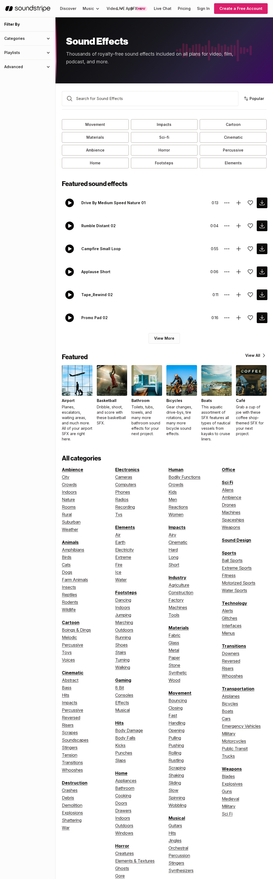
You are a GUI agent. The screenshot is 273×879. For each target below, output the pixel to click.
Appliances (125, 780)
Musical (122, 710)
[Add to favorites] (250, 203)
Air (118, 534)
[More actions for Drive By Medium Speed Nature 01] (227, 203)
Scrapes (70, 732)
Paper (174, 657)
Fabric (174, 635)
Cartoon (233, 124)
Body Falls (125, 738)
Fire (118, 564)
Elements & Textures (135, 860)
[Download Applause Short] (262, 271)
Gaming (123, 680)
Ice (118, 572)
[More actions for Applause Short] (227, 271)
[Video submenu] (121, 8)
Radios (122, 499)
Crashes (70, 790)
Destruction (74, 782)
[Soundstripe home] (27, 8)
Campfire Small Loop (101, 248)
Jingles (175, 840)
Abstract (70, 680)
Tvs (118, 514)
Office (228, 469)
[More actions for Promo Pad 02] (227, 317)
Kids (172, 492)
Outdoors (124, 630)
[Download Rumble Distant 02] (262, 225)
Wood (174, 680)
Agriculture (178, 585)
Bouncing (177, 700)
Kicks (120, 745)
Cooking (123, 795)
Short (173, 564)
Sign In (203, 8)
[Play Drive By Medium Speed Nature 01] (69, 203)
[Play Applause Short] (69, 272)
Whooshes (72, 770)
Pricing (184, 8)
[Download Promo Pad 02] (262, 317)
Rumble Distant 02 (98, 225)
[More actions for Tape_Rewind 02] (227, 294)
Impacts (164, 124)
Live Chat (162, 8)
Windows (124, 833)
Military (228, 733)
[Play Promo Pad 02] (69, 317)
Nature (68, 499)
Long (173, 557)
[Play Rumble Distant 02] (69, 226)
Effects (122, 702)
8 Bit (119, 687)
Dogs (67, 572)
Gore (120, 875)
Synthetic (177, 672)
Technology (234, 603)
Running (123, 637)
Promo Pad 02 (94, 317)
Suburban (71, 522)
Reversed (71, 717)
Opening (176, 730)
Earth (120, 542)
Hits (65, 695)
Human (175, 469)
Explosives (232, 784)
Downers (230, 653)
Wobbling (177, 805)
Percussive (233, 150)
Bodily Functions (184, 477)
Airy (172, 534)
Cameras (123, 477)
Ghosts (122, 868)
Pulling (174, 738)
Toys (67, 652)
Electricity (124, 549)
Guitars (175, 825)
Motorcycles (234, 741)
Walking (122, 667)
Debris (68, 797)
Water (121, 579)
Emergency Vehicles (241, 726)
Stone (174, 665)
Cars (226, 718)
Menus (228, 633)
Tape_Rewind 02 (97, 294)
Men (172, 499)
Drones (229, 505)
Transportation (238, 688)
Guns (227, 791)
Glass (173, 642)
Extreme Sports (237, 568)
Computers (125, 484)
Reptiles (69, 594)
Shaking (176, 775)
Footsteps (164, 163)
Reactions (178, 507)
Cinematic (233, 137)
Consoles (124, 695)
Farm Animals (75, 579)
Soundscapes (75, 740)
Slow (173, 790)
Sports (229, 553)
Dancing (123, 600)
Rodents (70, 602)
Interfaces (232, 625)
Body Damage (129, 730)
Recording (125, 507)
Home (95, 163)
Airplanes (231, 696)
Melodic (69, 637)
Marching (124, 622)
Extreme (123, 557)
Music (88, 8)
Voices (68, 660)
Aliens (228, 490)
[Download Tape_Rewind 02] (262, 294)
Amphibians (73, 549)
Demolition (72, 805)
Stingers (70, 747)
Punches (123, 753)
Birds (66, 557)
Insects (69, 587)
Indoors (69, 492)
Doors (121, 803)
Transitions (72, 762)
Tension (69, 755)
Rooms (69, 507)
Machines (177, 607)
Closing (175, 708)
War (66, 827)
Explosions (72, 812)
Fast (172, 715)
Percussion (179, 855)
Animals (70, 542)
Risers (68, 725)
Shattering (72, 820)
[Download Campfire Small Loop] (262, 248)
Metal (173, 650)
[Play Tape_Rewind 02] (69, 295)
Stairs (120, 652)
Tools (173, 615)
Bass (66, 687)
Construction (180, 592)
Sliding (174, 782)
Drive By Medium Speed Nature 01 (113, 202)
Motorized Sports (238, 583)
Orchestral (178, 848)
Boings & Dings (76, 630)
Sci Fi (227, 482)
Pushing (176, 745)
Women (175, 514)
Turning (122, 660)
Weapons (231, 527)
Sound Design (236, 540)
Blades (228, 776)
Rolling (174, 753)
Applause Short (95, 271)
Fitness (229, 575)
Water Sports (234, 590)
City (65, 477)
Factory (176, 600)
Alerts (227, 610)
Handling (176, 723)
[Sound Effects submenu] (141, 8)
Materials (95, 137)
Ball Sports (232, 560)
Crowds (69, 484)
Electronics (127, 469)
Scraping (177, 767)
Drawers (123, 810)
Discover (68, 8)
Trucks (228, 756)
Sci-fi (164, 137)
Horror (164, 150)
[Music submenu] (97, 8)
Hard (173, 549)
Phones (122, 492)
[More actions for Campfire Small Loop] (227, 248)
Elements (233, 163)
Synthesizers (181, 870)
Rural (67, 514)
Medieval (230, 798)
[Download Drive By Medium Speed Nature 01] (262, 203)
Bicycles (230, 703)
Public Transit (235, 748)
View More (164, 338)
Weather (70, 529)
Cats (66, 564)
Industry (177, 577)
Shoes (121, 645)
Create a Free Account (240, 8)
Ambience (95, 150)
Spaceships (233, 519)
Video (112, 8)
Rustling (176, 760)
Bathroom (124, 788)
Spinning (176, 797)
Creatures (124, 853)
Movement (95, 124)
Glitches (229, 618)
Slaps (120, 760)
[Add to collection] (238, 203)
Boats (227, 711)
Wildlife (69, 609)
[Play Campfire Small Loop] (69, 249)
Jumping (123, 615)
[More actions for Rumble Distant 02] (227, 225)
